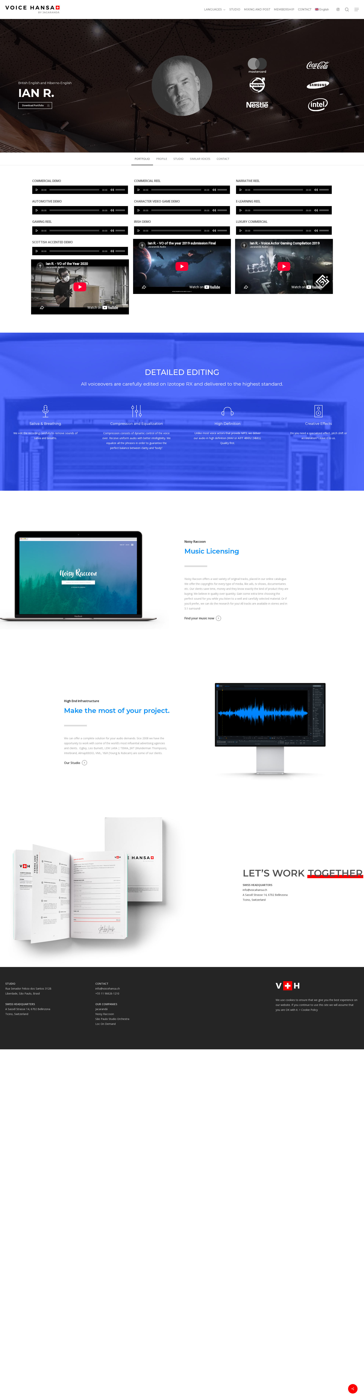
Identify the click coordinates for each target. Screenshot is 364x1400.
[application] (80, 190)
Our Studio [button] (72, 763)
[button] (357, 10)
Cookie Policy (309, 1010)
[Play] (37, 190)
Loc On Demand (105, 1024)
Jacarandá (101, 1009)
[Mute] (112, 190)
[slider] (120, 188)
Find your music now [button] (199, 618)
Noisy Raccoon (104, 1014)
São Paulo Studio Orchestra (112, 1019)
